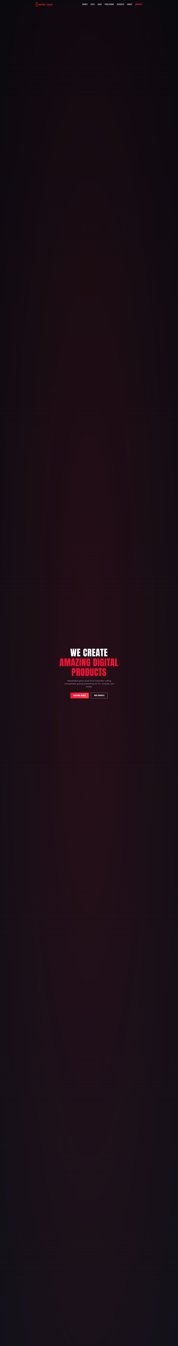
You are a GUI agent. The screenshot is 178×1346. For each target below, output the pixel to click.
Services (120, 4)
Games (85, 4)
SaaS (100, 4)
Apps (93, 4)
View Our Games (79, 695)
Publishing (109, 4)
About (129, 4)
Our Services (99, 695)
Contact (138, 4)
